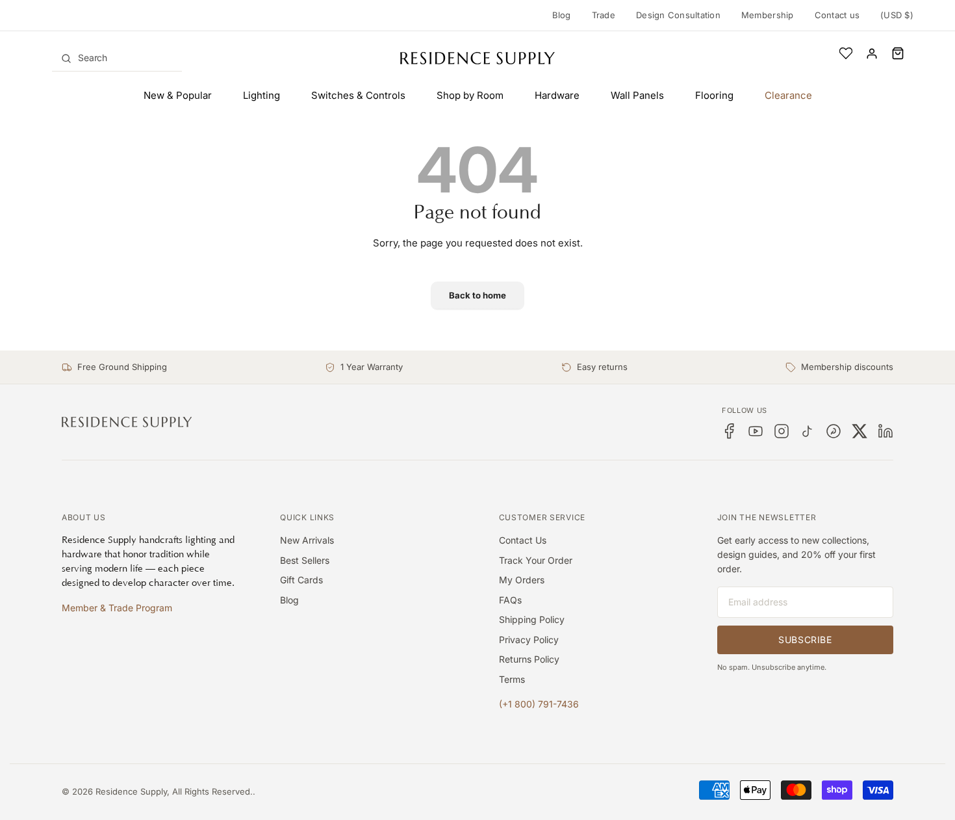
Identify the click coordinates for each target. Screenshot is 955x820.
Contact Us (522, 540)
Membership (767, 15)
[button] (898, 53)
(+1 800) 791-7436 (539, 703)
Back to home (477, 295)
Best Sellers (304, 560)
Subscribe (805, 639)
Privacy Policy (529, 639)
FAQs (510, 599)
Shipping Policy (532, 619)
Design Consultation (678, 15)
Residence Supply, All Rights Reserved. (174, 791)
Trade (603, 15)
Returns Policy (529, 659)
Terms (512, 679)
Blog (561, 15)
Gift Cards (301, 579)
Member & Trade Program (117, 607)
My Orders (521, 579)
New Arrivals (307, 540)
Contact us (837, 15)
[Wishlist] (846, 53)
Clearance (788, 95)
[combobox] (117, 58)
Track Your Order (535, 560)
